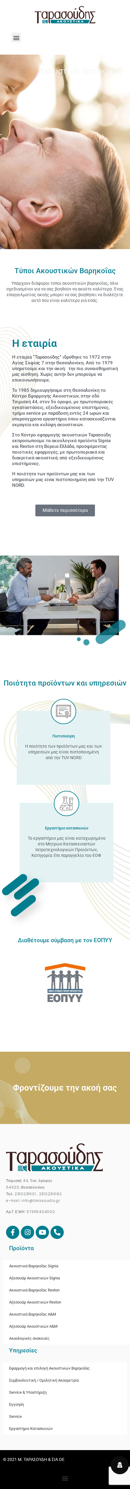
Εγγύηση (16, 1404)
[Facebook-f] (12, 1232)
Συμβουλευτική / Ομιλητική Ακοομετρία (44, 1380)
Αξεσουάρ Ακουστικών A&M (33, 1326)
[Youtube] (42, 1232)
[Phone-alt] (57, 1232)
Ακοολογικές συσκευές (29, 1338)
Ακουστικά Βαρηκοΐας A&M (32, 1314)
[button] (16, 38)
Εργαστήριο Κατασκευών (31, 1428)
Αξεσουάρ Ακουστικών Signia (34, 1278)
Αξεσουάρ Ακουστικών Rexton (35, 1302)
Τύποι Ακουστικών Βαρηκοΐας (65, 271)
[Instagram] (27, 1232)
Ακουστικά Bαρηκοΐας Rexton (34, 1290)
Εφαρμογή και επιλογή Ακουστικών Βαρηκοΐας (49, 1368)
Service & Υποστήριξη (28, 1392)
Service (15, 1416)
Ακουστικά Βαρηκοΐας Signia (33, 1266)
